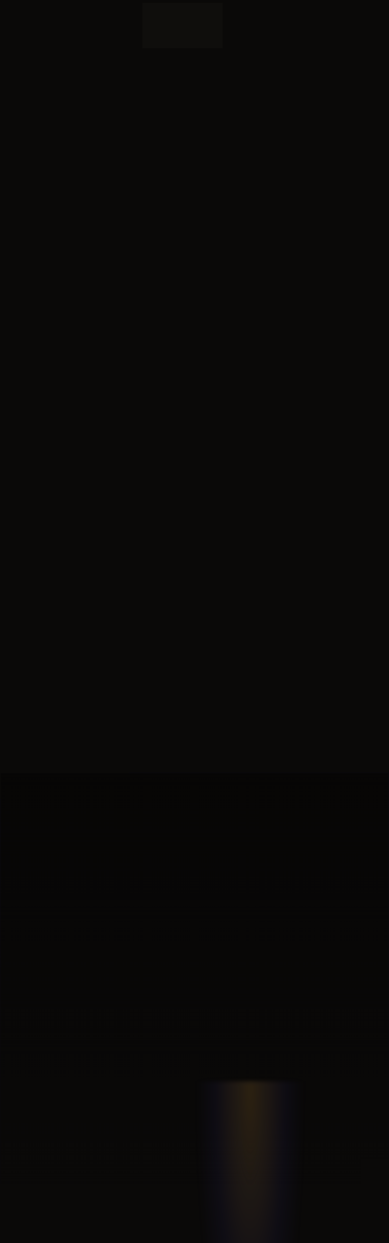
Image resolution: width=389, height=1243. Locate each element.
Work (190, 4)
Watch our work (205, 649)
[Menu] (259, 4)
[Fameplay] (132, 4)
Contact (206, 4)
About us (197, 4)
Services (182, 4)
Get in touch (247, 4)
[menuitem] (166, 12)
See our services (182, 649)
